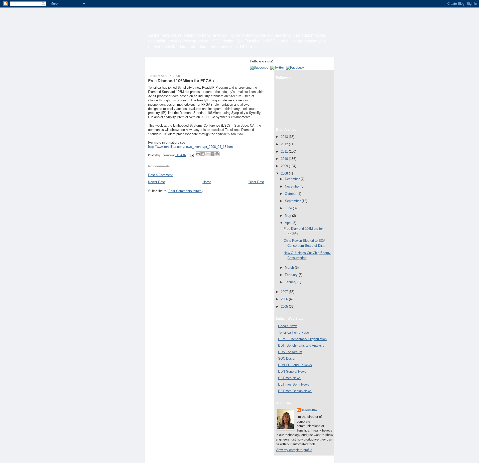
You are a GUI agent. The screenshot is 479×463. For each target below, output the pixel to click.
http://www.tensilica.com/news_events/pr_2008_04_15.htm (190, 147)
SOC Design (287, 358)
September (293, 201)
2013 (285, 137)
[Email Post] (191, 155)
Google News (287, 326)
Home (207, 182)
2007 (285, 292)
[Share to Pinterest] (217, 153)
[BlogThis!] (202, 153)
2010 (285, 159)
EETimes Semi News (293, 384)
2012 (285, 144)
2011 (285, 151)
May (288, 216)
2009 (285, 166)
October (291, 194)
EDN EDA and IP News (295, 365)
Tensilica (309, 410)
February (292, 275)
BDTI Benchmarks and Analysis (301, 345)
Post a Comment (160, 175)
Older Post (256, 182)
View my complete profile (294, 450)
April (288, 223)
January (291, 282)
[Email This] (198, 153)
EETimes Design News (295, 391)
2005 (285, 306)
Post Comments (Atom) (185, 191)
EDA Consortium (290, 352)
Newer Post (156, 182)
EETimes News (289, 378)
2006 (285, 299)
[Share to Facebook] (212, 153)
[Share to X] (207, 153)
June (289, 208)
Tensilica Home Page (293, 332)
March (290, 267)
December (293, 179)
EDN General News (292, 371)
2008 (285, 173)
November (293, 186)
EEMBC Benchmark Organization (302, 339)
